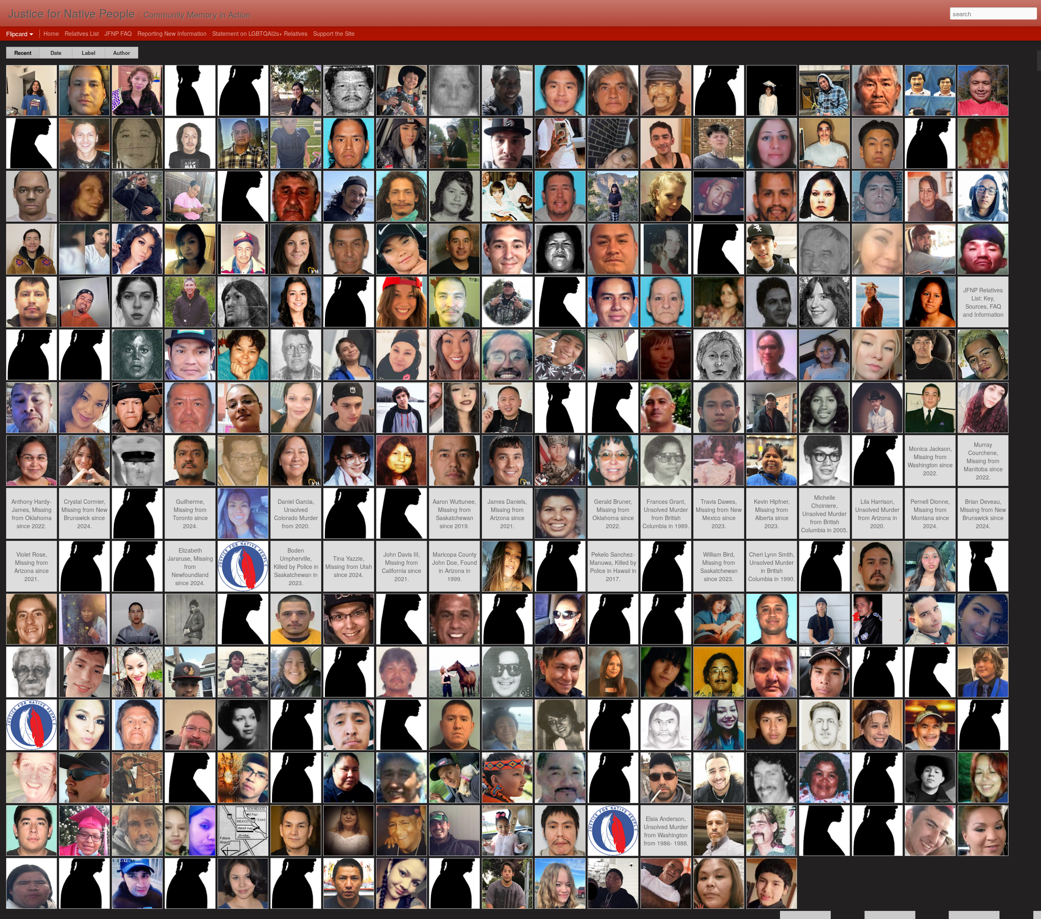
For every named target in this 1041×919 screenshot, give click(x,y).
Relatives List (82, 33)
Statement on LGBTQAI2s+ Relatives (259, 33)
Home (51, 33)
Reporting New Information (172, 33)
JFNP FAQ (118, 33)
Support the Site (334, 33)
